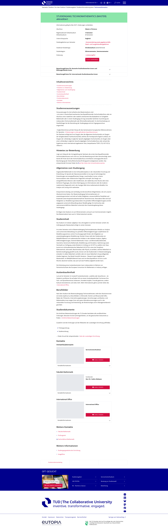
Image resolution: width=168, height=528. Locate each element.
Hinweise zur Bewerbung (64, 87)
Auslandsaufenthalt (63, 94)
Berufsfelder (61, 96)
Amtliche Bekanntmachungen (70, 318)
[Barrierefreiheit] (104, 3)
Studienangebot (77, 477)
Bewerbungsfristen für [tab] (77, 74)
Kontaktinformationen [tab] (64, 365)
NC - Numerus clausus (78, 486)
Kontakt (44, 517)
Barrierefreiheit (81, 517)
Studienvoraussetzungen (64, 85)
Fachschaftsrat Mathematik (66, 439)
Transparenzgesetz (70, 517)
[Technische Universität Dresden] (47, 2)
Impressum (51, 517)
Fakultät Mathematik (64, 431)
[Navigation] (124, 3)
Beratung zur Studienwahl (108, 481)
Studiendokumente (62, 98)
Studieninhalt (61, 92)
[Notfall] (101, 3)
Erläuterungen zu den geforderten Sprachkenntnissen (82, 132)
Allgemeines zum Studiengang (66, 89)
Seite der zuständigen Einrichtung (90, 336)
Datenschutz (60, 517)
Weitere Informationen (64, 102)
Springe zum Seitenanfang (116, 517)
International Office (63, 285)
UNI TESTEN (75, 481)
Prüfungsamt (62, 435)
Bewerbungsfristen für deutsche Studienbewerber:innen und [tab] (76, 69)
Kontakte (59, 100)
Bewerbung (104, 486)
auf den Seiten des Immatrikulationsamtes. (92, 163)
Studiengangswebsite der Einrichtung (69, 450)
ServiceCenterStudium (107, 477)
